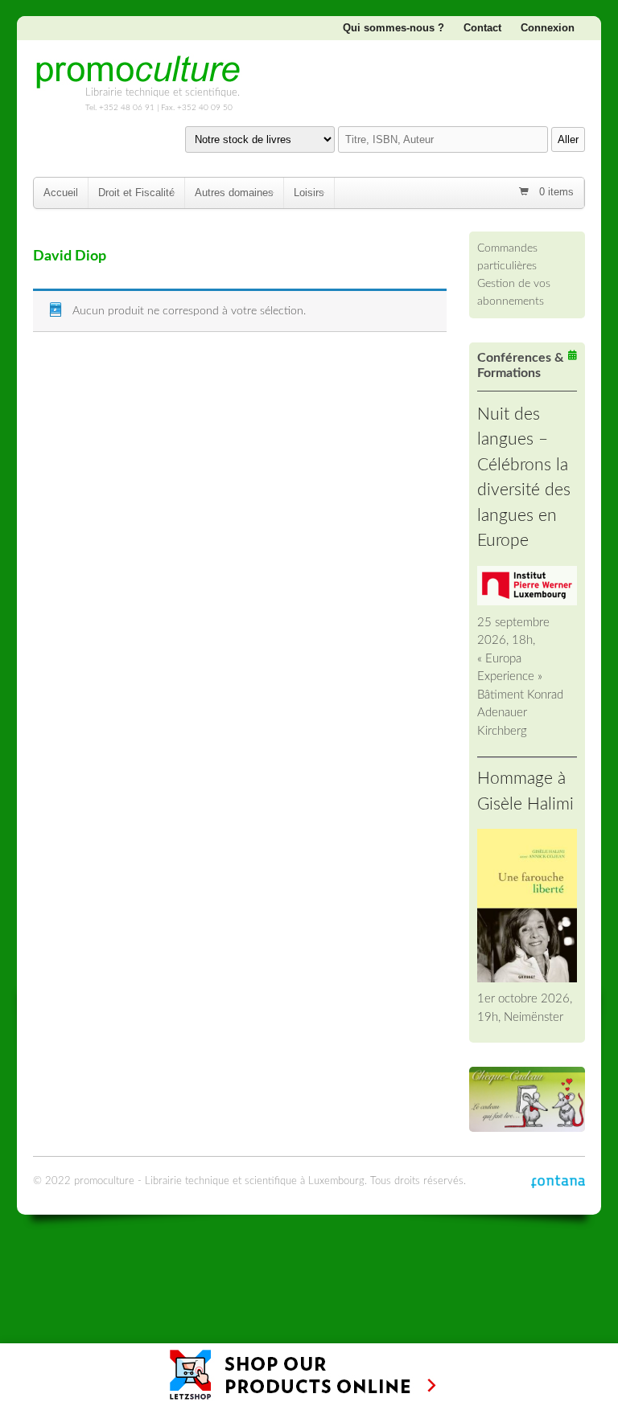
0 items (555, 192)
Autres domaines (234, 193)
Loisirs (309, 193)
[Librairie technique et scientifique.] (137, 82)
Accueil (60, 193)
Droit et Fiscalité (136, 193)
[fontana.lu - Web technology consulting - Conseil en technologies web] (558, 1181)
